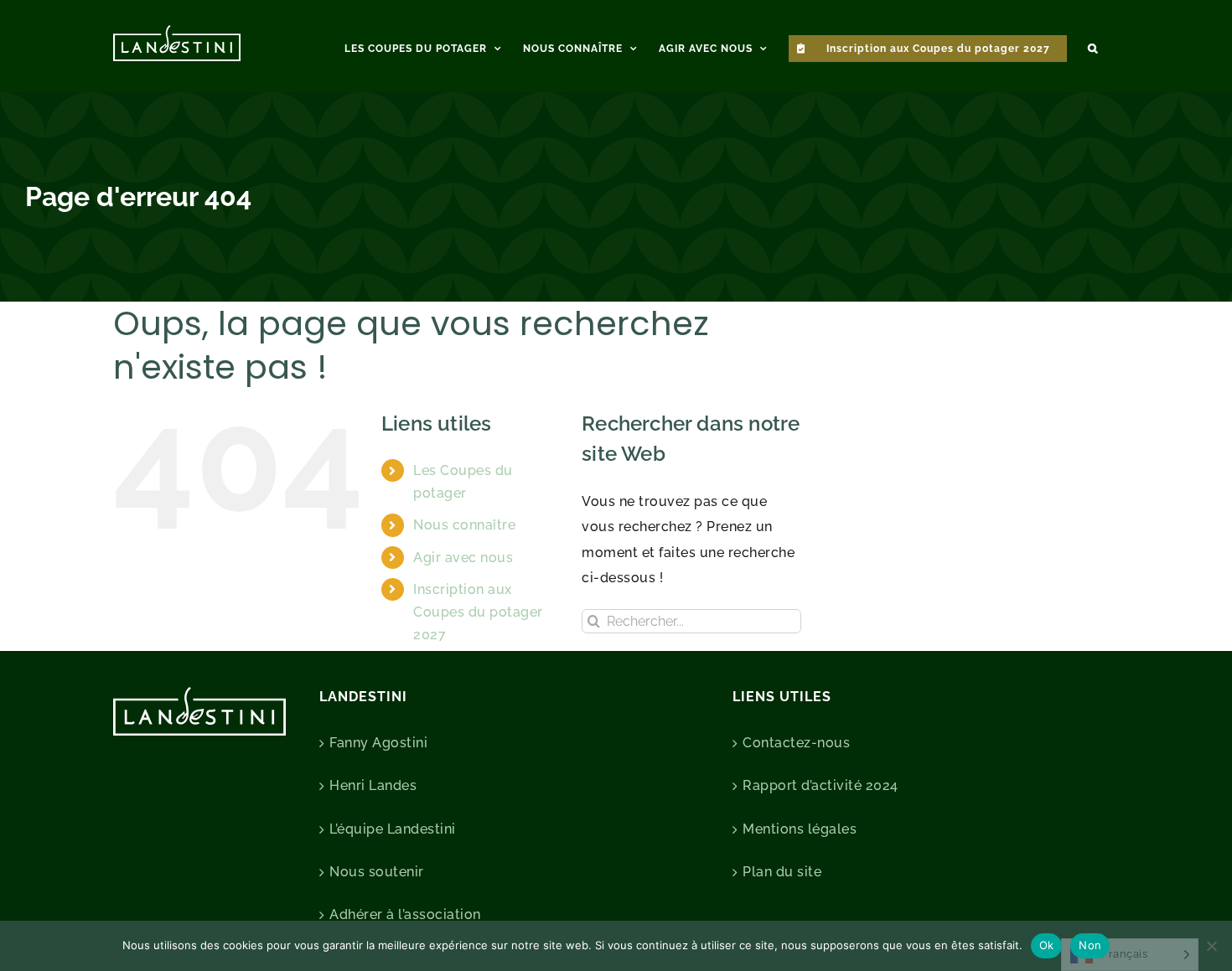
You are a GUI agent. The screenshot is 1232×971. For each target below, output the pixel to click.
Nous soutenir (376, 872)
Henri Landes (373, 785)
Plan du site (782, 872)
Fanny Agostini (378, 743)
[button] (1093, 46)
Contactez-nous (796, 743)
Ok (1046, 945)
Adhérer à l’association (405, 914)
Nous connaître (464, 525)
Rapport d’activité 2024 (820, 785)
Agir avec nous (463, 558)
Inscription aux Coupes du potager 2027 (478, 612)
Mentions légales (800, 829)
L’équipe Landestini (392, 829)
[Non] (1211, 945)
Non (1090, 945)
